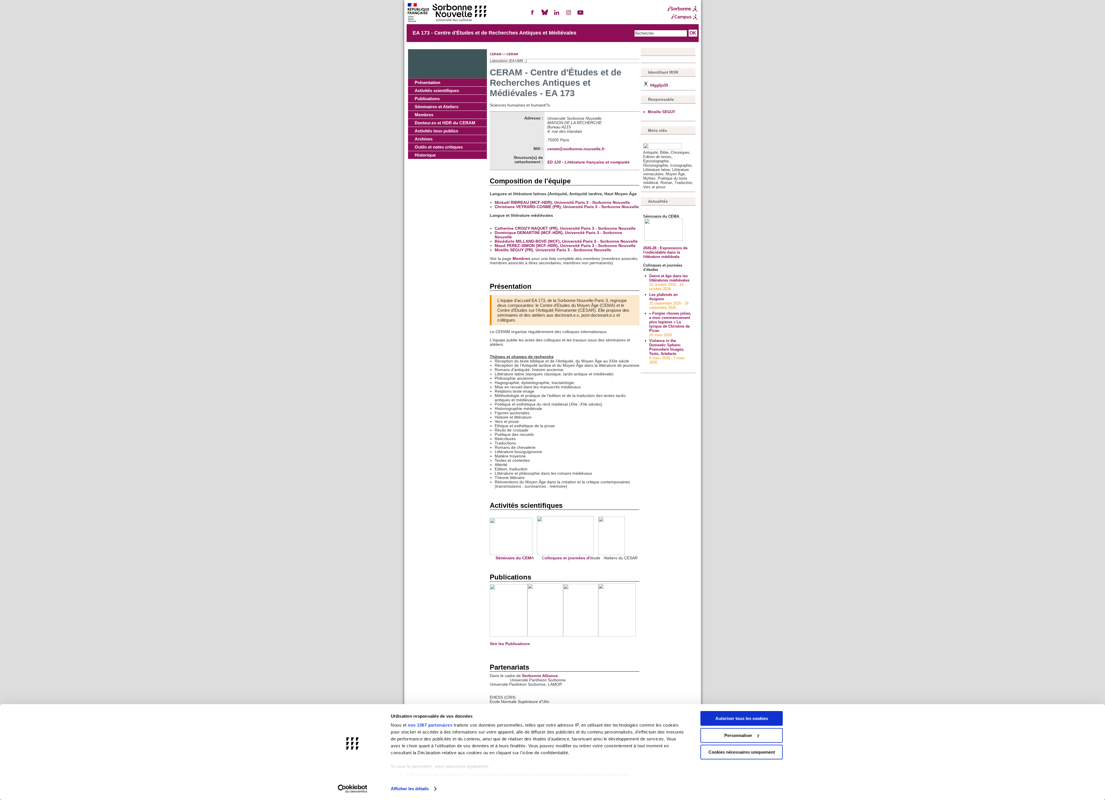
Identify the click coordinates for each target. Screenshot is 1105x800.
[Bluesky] (544, 15)
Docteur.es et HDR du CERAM (445, 122)
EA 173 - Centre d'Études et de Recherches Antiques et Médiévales (494, 33)
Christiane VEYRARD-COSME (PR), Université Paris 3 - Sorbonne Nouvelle (567, 207)
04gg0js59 (658, 85)
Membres (424, 114)
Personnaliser (738, 735)
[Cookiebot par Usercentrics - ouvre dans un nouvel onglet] (352, 788)
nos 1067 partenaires (430, 725)
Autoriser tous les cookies (741, 718)
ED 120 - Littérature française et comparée (588, 162)
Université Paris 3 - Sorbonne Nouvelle (573, 250)
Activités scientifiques (437, 90)
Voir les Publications (510, 644)
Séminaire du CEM (510, 558)
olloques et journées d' (567, 558)
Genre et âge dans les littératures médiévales (669, 278)
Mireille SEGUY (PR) (514, 250)
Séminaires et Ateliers (436, 106)
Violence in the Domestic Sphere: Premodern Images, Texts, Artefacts (666, 347)
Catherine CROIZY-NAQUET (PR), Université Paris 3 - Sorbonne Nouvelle (565, 228)
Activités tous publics (436, 130)
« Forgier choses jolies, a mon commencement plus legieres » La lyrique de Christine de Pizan (670, 322)
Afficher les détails (410, 788)
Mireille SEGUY (661, 112)
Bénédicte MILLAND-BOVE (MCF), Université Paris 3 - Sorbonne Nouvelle (566, 241)
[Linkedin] (556, 15)
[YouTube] (580, 15)
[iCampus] (682, 17)
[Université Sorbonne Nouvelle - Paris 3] (447, 13)
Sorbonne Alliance (540, 676)
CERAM (495, 54)
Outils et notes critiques (439, 147)
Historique (425, 155)
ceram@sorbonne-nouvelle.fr (576, 149)
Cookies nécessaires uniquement (741, 752)
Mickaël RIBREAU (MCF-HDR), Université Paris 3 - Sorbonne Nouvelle (562, 202)
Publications (427, 98)
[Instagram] (568, 15)
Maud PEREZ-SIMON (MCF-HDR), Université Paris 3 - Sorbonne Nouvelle (565, 246)
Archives (424, 138)
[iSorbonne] (682, 9)
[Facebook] (532, 15)
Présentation (427, 82)
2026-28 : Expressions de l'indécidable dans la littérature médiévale (665, 252)
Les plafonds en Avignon (663, 296)
